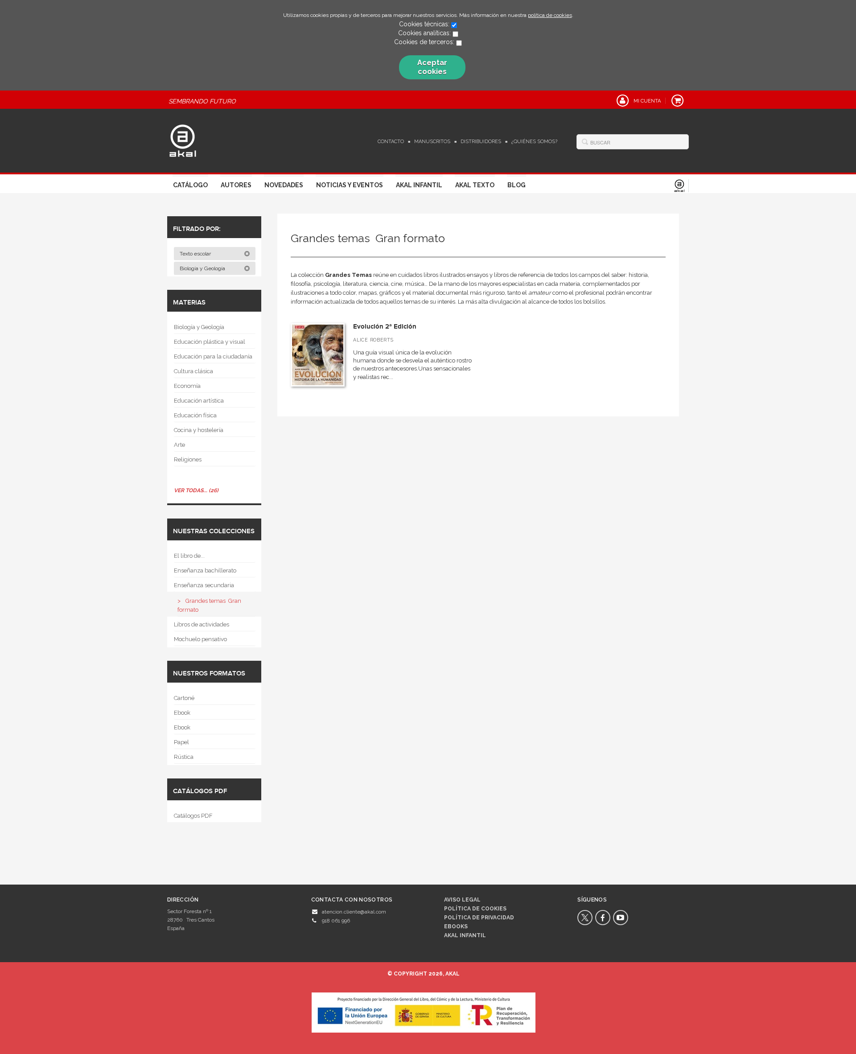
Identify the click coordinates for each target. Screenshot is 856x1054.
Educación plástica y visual (209, 341)
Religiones (188, 459)
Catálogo (190, 185)
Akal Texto (474, 185)
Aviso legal (462, 900)
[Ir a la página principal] (183, 139)
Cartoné (184, 698)
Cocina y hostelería (198, 430)
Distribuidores (481, 141)
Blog (516, 185)
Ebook (182, 712)
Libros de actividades (201, 624)
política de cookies (550, 15)
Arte (179, 444)
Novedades (283, 185)
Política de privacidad (479, 917)
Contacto (391, 141)
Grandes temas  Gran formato (209, 605)
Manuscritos (432, 141)
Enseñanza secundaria (204, 585)
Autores (236, 185)
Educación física (195, 415)
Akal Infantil (419, 185)
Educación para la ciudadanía (213, 356)
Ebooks (456, 926)
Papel (181, 742)
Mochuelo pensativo (200, 639)
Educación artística (199, 400)
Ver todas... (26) (196, 490)
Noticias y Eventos (349, 185)
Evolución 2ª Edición (384, 326)
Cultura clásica (193, 371)
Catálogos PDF (193, 815)
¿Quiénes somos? (534, 141)
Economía (187, 386)
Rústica (183, 756)
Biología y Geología (203, 268)
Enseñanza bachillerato (205, 570)
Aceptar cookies (432, 67)
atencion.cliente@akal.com (354, 912)
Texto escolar (196, 254)
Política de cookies (475, 909)
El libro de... (189, 555)
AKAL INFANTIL (465, 935)
